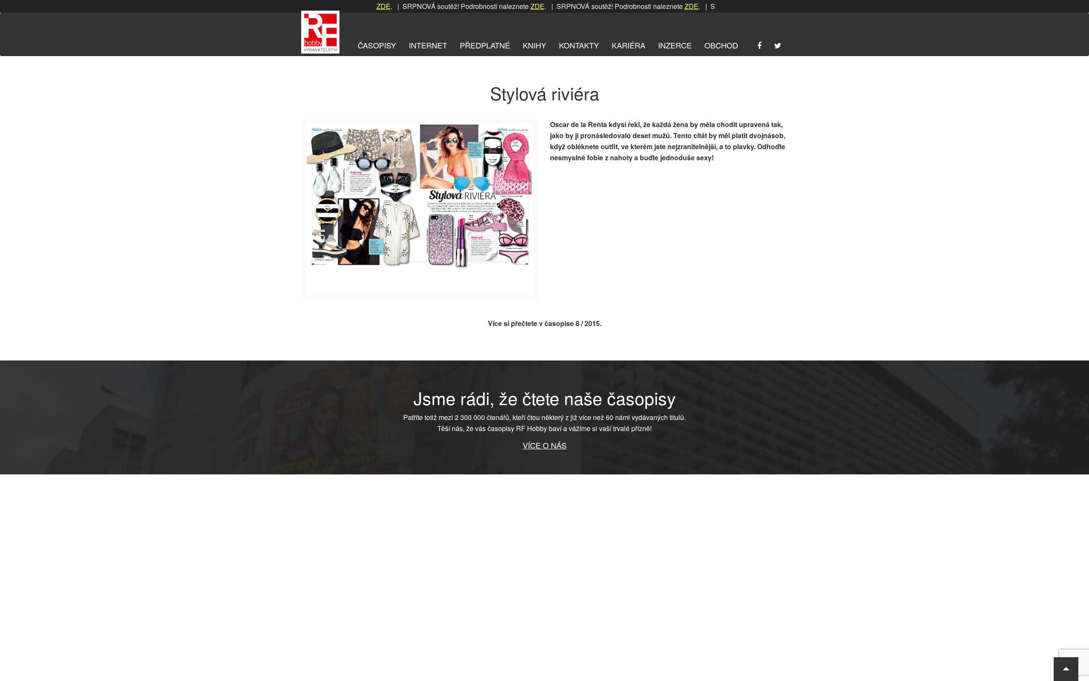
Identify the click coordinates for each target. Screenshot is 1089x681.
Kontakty (579, 45)
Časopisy (377, 45)
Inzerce (675, 45)
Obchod (721, 45)
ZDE (516, 6)
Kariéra (628, 45)
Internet (428, 45)
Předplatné (485, 45)
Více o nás (545, 445)
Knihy (534, 45)
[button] (1066, 669)
